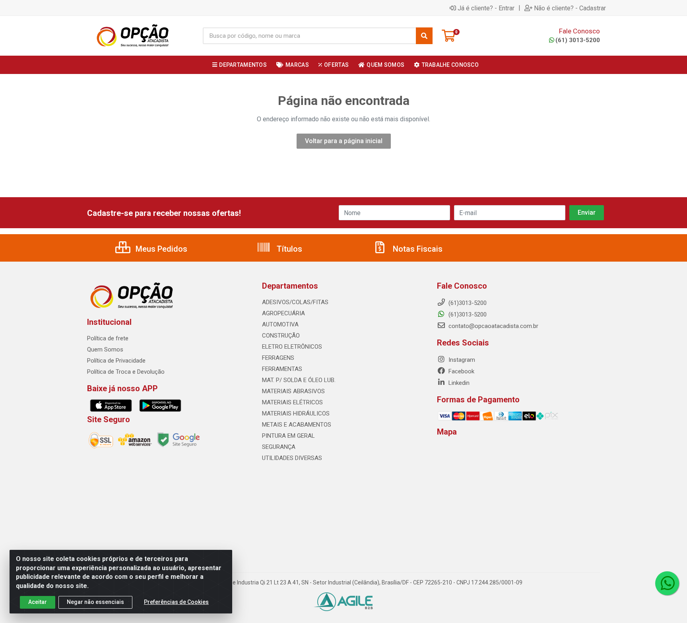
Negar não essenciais (95, 602)
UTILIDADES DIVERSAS (292, 458)
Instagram (461, 359)
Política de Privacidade (116, 360)
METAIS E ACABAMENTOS (296, 424)
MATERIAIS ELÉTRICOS (292, 402)
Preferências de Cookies (176, 602)
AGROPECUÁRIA (283, 313)
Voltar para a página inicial (343, 141)
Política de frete (107, 338)
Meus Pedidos (160, 249)
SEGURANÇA (278, 446)
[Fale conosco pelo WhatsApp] (667, 583)
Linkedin (458, 382)
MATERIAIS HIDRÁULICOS (296, 413)
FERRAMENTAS (282, 369)
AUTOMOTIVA (280, 324)
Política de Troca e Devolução (126, 371)
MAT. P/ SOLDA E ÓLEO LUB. (299, 380)
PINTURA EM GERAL (288, 435)
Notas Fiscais (416, 249)
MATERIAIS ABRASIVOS (293, 391)
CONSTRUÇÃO (281, 335)
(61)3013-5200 (467, 314)
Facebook (460, 371)
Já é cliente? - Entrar (486, 8)
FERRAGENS (278, 357)
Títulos (288, 249)
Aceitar (37, 602)
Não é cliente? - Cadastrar (570, 8)
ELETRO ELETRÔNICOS (292, 346)
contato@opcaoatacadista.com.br (492, 326)
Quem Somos (105, 349)
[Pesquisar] (424, 35)
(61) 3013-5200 (577, 40)
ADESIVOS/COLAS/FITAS (295, 302)
